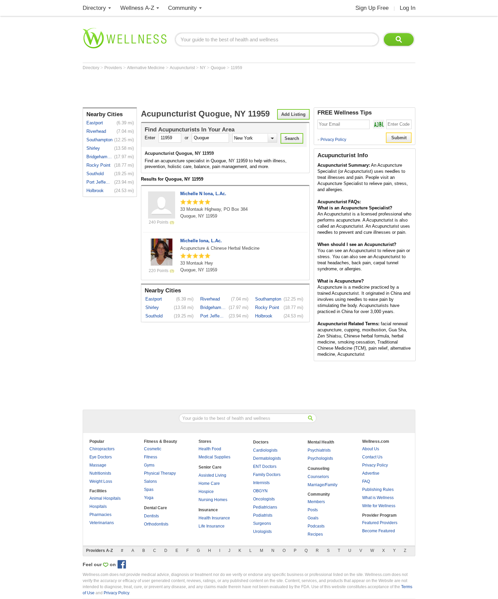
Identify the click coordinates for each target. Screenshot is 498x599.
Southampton (99, 139)
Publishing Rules (378, 489)
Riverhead (96, 131)
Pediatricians (265, 507)
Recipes (315, 534)
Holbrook (95, 190)
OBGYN (260, 491)
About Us (370, 449)
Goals (313, 518)
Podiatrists (262, 515)
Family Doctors (267, 474)
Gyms (149, 465)
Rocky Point (98, 165)
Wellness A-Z (137, 8)
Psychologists (320, 458)
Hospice (206, 491)
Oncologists (264, 499)
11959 (236, 67)
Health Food (210, 449)
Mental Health (321, 442)
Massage (97, 465)
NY (203, 67)
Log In (407, 8)
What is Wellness (378, 497)
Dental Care (155, 507)
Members (316, 501)
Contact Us (372, 457)
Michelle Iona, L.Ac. (201, 240)
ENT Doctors (264, 466)
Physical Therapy (160, 473)
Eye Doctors (100, 457)
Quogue (219, 67)
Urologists (262, 531)
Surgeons (262, 523)
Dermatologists (267, 458)
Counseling (318, 468)
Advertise (370, 473)
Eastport (94, 122)
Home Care (209, 483)
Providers (113, 67)
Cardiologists (265, 450)
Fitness (150, 457)
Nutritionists (100, 473)
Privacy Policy (331, 139)
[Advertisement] (206, 89)
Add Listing (293, 114)
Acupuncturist (183, 67)
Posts (313, 510)
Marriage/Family (322, 484)
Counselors (318, 476)
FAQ (366, 481)
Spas (148, 489)
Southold (95, 173)
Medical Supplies (214, 457)
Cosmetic (152, 449)
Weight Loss (100, 481)
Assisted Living (212, 475)
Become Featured (378, 531)
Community (182, 8)
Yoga (148, 497)
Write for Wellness (378, 505)
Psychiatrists (319, 450)
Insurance (208, 510)
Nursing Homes (213, 499)
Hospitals (98, 506)
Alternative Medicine (146, 67)
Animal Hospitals (105, 498)
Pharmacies (100, 514)
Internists (261, 482)
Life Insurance (212, 526)
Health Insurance (214, 518)
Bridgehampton (99, 156)
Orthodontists (156, 524)
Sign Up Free (372, 8)
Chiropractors (102, 449)
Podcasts (316, 526)
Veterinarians (101, 522)
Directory (94, 8)
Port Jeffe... (98, 182)
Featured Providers (379, 522)
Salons (150, 481)
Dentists (151, 516)
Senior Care (210, 467)
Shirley (93, 148)
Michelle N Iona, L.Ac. (203, 193)
